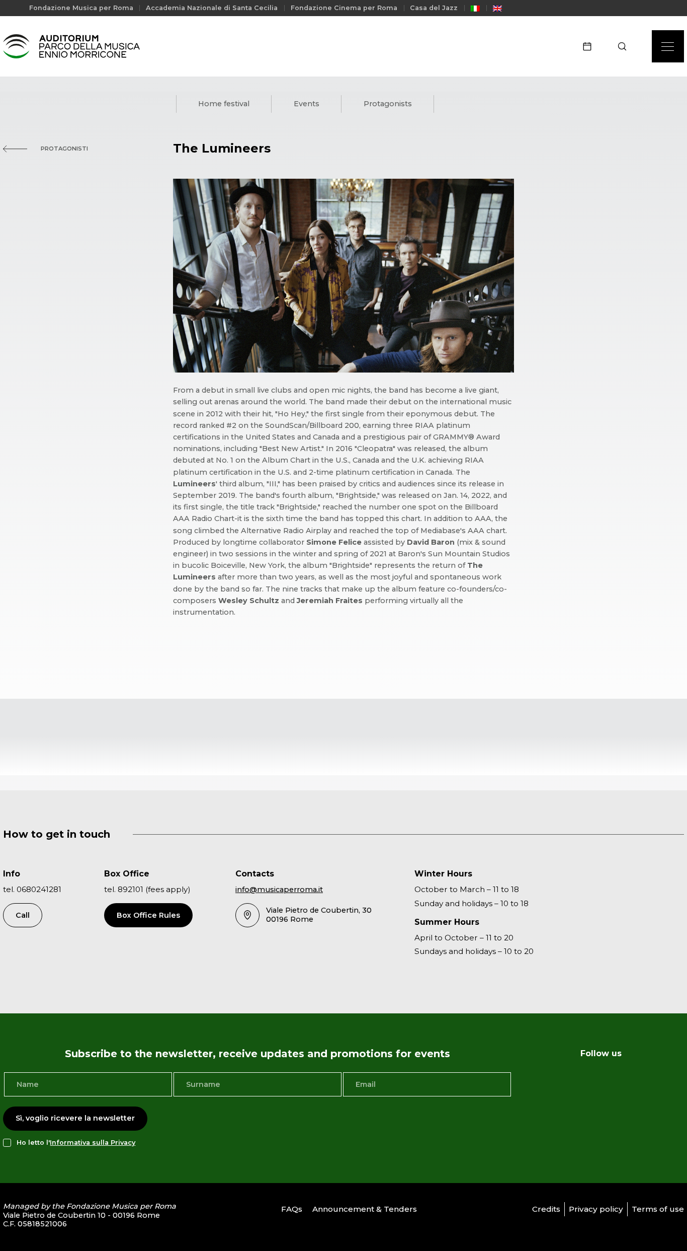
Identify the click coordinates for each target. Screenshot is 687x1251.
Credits (546, 1209)
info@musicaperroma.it (279, 889)
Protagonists (388, 103)
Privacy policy (596, 1209)
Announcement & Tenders (364, 1209)
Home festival (223, 103)
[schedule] (590, 46)
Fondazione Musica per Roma (81, 8)
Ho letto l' (76, 1142)
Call (23, 915)
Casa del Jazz (434, 8)
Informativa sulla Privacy (92, 1142)
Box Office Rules (148, 915)
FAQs (291, 1209)
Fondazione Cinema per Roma (344, 8)
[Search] (625, 46)
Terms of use (658, 1209)
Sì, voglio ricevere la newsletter (75, 1118)
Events (306, 103)
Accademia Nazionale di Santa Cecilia (212, 8)
